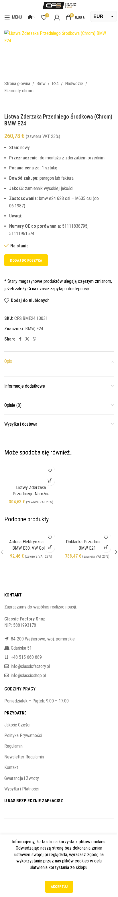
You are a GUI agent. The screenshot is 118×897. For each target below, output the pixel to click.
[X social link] (27, 339)
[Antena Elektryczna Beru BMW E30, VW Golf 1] (31, 533)
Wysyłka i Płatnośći (21, 789)
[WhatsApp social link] (34, 339)
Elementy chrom (19, 90)
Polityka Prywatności (23, 735)
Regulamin (13, 746)
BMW (29, 328)
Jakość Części (17, 725)
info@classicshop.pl (28, 675)
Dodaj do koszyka (26, 260)
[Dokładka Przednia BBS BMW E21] (87, 533)
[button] (50, 481)
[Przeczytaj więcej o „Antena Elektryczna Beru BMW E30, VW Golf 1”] (50, 547)
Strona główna (17, 83)
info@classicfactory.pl (30, 666)
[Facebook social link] (20, 339)
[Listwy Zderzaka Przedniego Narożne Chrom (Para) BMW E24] (31, 472)
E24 (55, 83)
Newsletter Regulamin (24, 757)
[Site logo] (59, 5)
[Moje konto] (57, 17)
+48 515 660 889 (26, 657)
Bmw (41, 83)
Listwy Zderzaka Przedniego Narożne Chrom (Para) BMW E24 (31, 494)
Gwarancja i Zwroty (21, 778)
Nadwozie (74, 83)
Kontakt (11, 767)
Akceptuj (59, 886)
